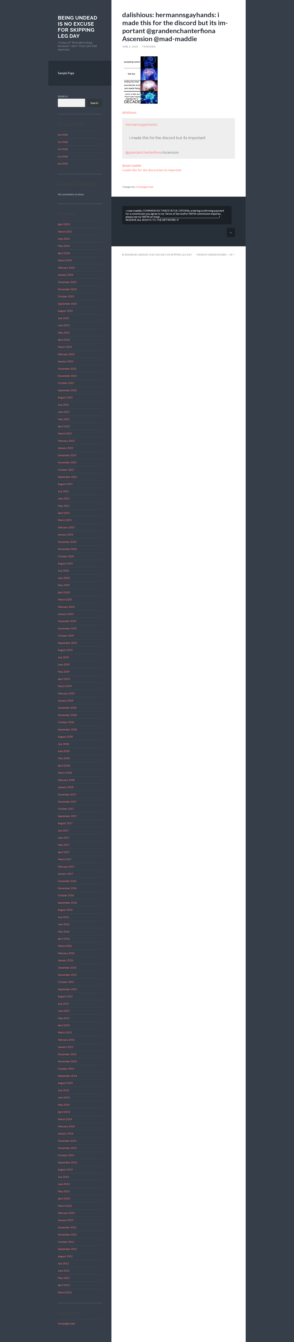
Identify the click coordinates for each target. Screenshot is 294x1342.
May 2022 (64, 419)
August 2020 (65, 563)
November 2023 (67, 289)
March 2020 (65, 599)
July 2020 (63, 570)
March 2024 (65, 260)
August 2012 (65, 1256)
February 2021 (66, 527)
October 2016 (66, 895)
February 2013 (66, 1212)
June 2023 (64, 325)
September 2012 (67, 1248)
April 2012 (64, 1285)
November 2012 (67, 1234)
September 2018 (67, 729)
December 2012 (67, 1227)
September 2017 (67, 816)
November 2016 (67, 888)
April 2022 (64, 426)
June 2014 (64, 1097)
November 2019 (67, 628)
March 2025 (65, 231)
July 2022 (63, 404)
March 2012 (65, 1292)
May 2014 (64, 1104)
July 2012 (63, 1263)
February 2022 (66, 440)
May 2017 (64, 844)
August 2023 (65, 310)
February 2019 (66, 693)
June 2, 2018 (130, 46)
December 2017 (67, 794)
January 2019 (65, 700)
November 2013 (67, 1147)
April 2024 (64, 253)
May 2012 (64, 1277)
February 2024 (66, 267)
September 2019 (67, 642)
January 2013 (65, 1220)
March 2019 (65, 686)
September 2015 (67, 989)
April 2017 (64, 852)
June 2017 (64, 837)
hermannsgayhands (141, 124)
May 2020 (64, 585)
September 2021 (67, 476)
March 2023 (65, 346)
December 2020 (67, 541)
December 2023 (67, 282)
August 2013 (65, 1169)
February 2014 (66, 1126)
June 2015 (64, 1010)
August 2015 (65, 996)
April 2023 (64, 339)
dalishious (129, 112)
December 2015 (67, 967)
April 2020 (64, 592)
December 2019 (67, 621)
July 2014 (63, 1090)
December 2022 (67, 368)
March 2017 (65, 859)
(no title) (63, 134)
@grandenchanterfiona (143, 152)
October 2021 (66, 469)
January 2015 (65, 1046)
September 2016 (67, 902)
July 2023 (63, 318)
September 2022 (67, 390)
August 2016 (65, 909)
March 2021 (65, 520)
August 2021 (65, 483)
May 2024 (64, 245)
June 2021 (64, 498)
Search (63, 96)
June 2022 (64, 411)
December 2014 (67, 1054)
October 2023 (66, 296)
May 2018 (64, 758)
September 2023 (67, 303)
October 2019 (66, 635)
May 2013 (64, 1191)
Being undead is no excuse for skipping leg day (77, 27)
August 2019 (65, 650)
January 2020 (65, 613)
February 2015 (66, 1039)
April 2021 (64, 512)
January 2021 (65, 534)
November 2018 (67, 715)
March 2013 (65, 1205)
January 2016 (65, 960)
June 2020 (64, 577)
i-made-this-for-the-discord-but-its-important (151, 170)
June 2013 (64, 1183)
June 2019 (64, 664)
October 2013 (66, 1155)
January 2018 (65, 787)
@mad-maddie (131, 165)
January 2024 (65, 274)
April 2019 (64, 678)
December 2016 (67, 881)
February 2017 (66, 866)
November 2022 (67, 375)
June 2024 (64, 238)
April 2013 (64, 1198)
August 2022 (65, 397)
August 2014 (65, 1082)
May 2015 (64, 1018)
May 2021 (64, 505)
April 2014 (64, 1111)
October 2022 (66, 382)
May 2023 (64, 332)
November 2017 (67, 801)
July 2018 (63, 743)
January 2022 (65, 447)
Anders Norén (217, 254)
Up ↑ (232, 254)
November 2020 (67, 548)
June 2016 (64, 924)
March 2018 (65, 772)
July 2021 (63, 491)
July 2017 (63, 830)
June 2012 (64, 1270)
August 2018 (65, 736)
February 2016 (66, 953)
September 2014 (67, 1075)
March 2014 (65, 1119)
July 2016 (63, 917)
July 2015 (63, 1003)
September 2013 (67, 1162)
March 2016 (65, 945)
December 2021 (67, 455)
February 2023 (66, 354)
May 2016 (64, 931)
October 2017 (66, 808)
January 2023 (65, 361)
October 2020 (66, 556)
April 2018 (64, 765)
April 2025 (64, 224)
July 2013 (63, 1176)
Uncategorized (66, 1323)
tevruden (149, 46)
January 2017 (65, 873)
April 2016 (64, 938)
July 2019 (63, 657)
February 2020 (66, 606)
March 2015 (65, 1032)
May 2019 (64, 671)
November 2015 (67, 974)
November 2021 (67, 462)
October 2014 (66, 1068)
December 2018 (67, 707)
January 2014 (65, 1133)
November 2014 (67, 1061)
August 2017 (65, 823)
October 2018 (66, 722)
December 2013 (67, 1140)
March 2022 (65, 433)
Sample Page (66, 73)
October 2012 (66, 1241)
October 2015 (66, 981)
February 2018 (66, 779)
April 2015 (64, 1025)
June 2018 (64, 751)
